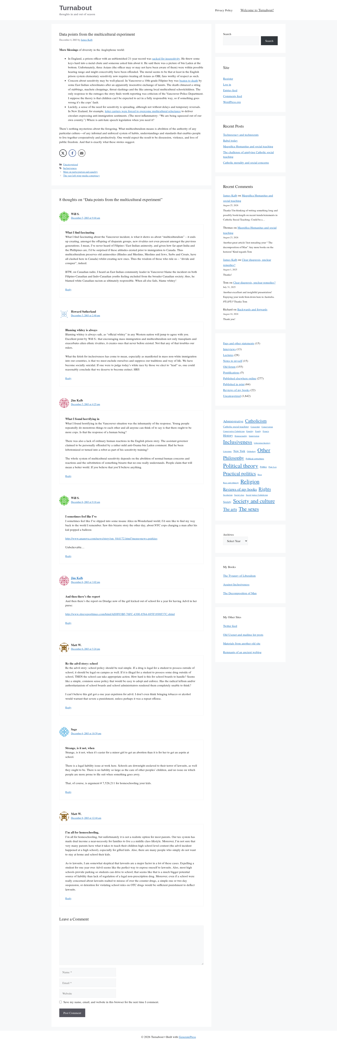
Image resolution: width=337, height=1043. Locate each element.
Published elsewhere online (239, 378)
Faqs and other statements (238, 343)
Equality (249, 431)
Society (227, 502)
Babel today (230, 140)
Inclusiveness (70, 168)
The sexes (249, 508)
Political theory (240, 465)
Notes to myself (232, 361)
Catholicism (256, 421)
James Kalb (230, 195)
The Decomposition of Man (240, 593)
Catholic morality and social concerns (246, 162)
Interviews (229, 349)
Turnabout (75, 7)
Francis (266, 431)
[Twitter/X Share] (63, 153)
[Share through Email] (81, 153)
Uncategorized (70, 164)
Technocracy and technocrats (241, 135)
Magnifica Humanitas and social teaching (248, 146)
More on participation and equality (80, 172)
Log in (227, 84)
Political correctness (255, 458)
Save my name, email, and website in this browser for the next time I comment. (111, 1002)
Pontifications (231, 372)
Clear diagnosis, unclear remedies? (254, 282)
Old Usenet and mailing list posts (243, 635)
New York (239, 451)
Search (227, 34)
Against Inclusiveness (236, 584)
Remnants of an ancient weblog (242, 652)
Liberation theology (262, 443)
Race (260, 474)
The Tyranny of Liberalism (239, 575)
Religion (249, 481)
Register (228, 78)
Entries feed (230, 90)
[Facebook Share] (72, 153)
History (228, 435)
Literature (227, 451)
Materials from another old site (241, 643)
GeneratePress (187, 1037)
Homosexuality (241, 436)
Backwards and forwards (252, 309)
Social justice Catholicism (257, 495)
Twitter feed (230, 626)
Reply (68, 289)
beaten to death (188, 80)
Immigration (254, 436)
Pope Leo (273, 467)
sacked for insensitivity (166, 58)
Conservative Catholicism (234, 431)
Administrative (233, 421)
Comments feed (232, 96)
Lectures (228, 355)
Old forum (229, 367)
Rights (265, 489)
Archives (228, 534)
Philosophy (233, 458)
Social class (239, 495)
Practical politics (239, 473)
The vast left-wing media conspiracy (81, 175)
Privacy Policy (224, 10)
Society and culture (254, 500)
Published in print (234, 384)
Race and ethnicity (231, 482)
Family (258, 431)
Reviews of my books (236, 390)
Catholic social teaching (236, 426)
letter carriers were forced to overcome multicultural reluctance (143, 111)
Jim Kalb (77, 578)
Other (263, 450)
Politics (263, 466)
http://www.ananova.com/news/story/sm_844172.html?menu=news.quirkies (111, 538)
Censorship (255, 426)
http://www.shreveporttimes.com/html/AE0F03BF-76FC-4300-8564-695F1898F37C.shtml (120, 614)
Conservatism (267, 426)
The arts (230, 509)
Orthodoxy (251, 451)
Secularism (227, 495)
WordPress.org (232, 102)
